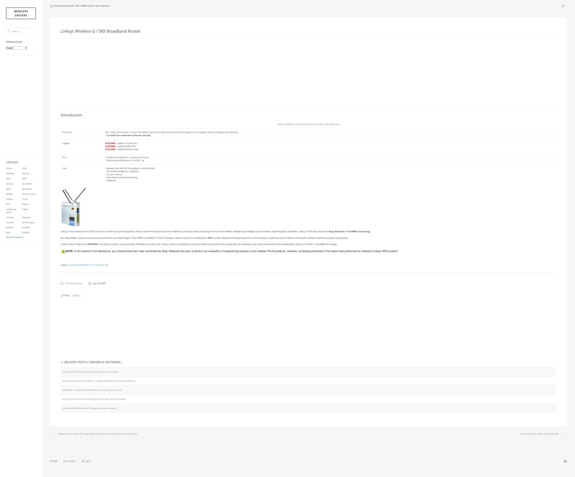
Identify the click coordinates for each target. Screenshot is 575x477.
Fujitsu (25, 209)
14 (100, 264)
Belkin (8, 189)
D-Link (25, 199)
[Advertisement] (308, 72)
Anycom (25, 173)
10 (87, 264)
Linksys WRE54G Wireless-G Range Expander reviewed (89, 408)
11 (90, 264)
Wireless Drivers (21, 13)
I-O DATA (26, 227)
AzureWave (27, 183)
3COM (9, 168)
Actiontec (10, 173)
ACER (24, 168)
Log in (88, 461)
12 (93, 264)
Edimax (25, 204)
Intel (8, 232)
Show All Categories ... (15, 237)
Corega (9, 199)
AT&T (24, 178)
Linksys (76, 295)
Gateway (10, 217)
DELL (8, 204)
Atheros (9, 183)
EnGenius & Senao (11, 210)
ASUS (8, 178)
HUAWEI (9, 227)
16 (106, 264)
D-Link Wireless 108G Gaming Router (539, 433)
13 (96, 264)
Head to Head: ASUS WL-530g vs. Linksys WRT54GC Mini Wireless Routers (99, 381)
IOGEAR (25, 232)
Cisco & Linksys (29, 194)
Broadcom (26, 189)
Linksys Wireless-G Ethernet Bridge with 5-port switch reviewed (94, 399)
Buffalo (9, 194)
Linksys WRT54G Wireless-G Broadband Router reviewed (90, 371)
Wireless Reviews (73, 283)
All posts (71, 461)
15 (103, 264)
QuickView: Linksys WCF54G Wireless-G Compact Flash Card (92, 389)
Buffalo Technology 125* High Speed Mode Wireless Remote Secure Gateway (97, 433)
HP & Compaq (28, 222)
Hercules (10, 222)
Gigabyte (26, 217)
